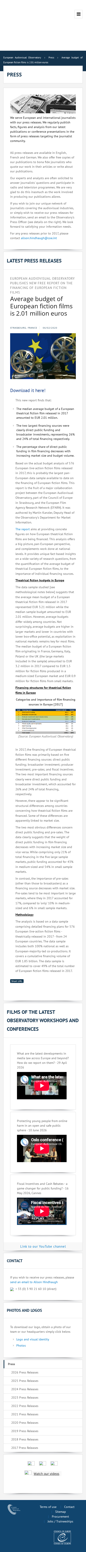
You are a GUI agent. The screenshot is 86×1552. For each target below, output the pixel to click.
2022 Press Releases (24, 1406)
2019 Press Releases (24, 1431)
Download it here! (27, 390)
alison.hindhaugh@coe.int (39, 238)
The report (22, 529)
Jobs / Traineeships (60, 1521)
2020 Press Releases (24, 1423)
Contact (69, 1507)
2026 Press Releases (24, 1372)
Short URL (16, 981)
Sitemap (60, 1512)
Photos (21, 1345)
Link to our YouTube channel (43, 1246)
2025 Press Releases (24, 1381)
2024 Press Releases (24, 1389)
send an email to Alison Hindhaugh (34, 1282)
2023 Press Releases (24, 1397)
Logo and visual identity (32, 1339)
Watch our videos (46, 1474)
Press (11, 1364)
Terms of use (48, 1507)
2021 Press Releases (24, 1414)
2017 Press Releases (24, 1448)
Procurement (60, 1517)
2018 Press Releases (24, 1439)
